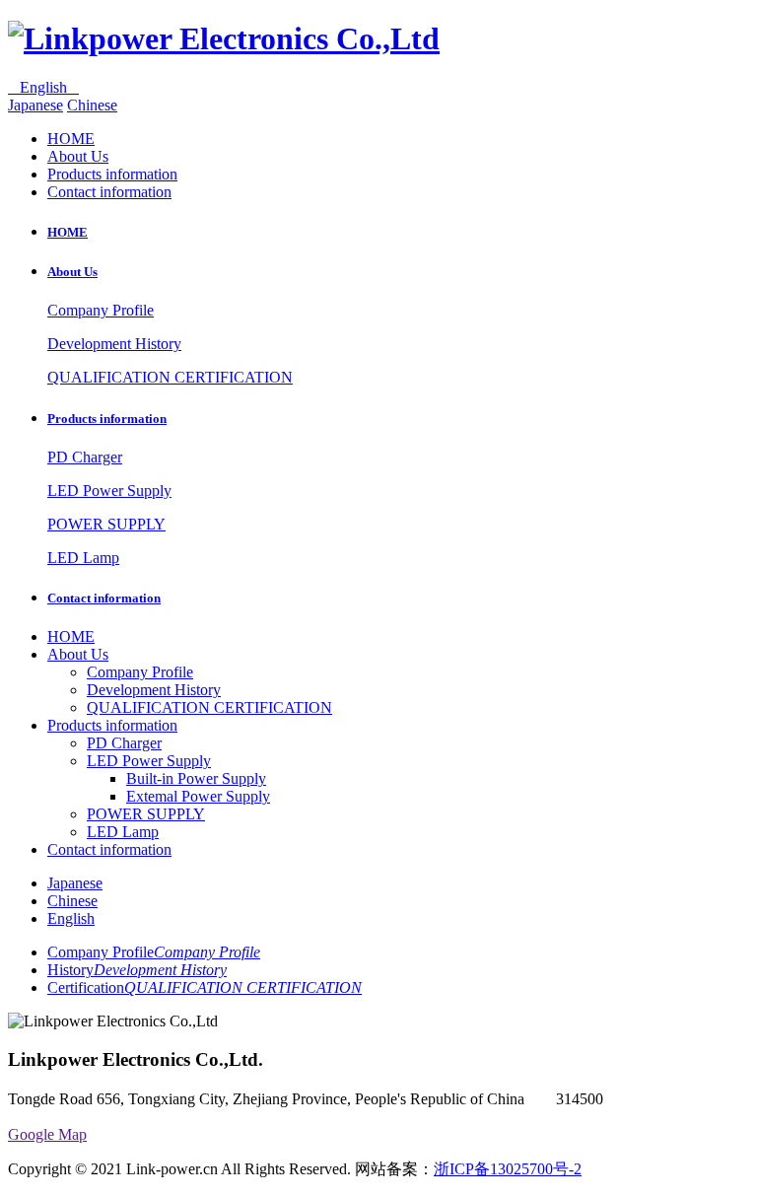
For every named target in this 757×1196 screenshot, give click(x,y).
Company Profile (100, 310)
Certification (204, 987)
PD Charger (84, 457)
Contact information (109, 191)
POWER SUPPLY (106, 524)
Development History (114, 343)
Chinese (92, 105)
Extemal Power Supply (198, 796)
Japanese (35, 105)
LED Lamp (83, 557)
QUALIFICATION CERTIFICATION (170, 377)
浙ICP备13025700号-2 (508, 1169)
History (137, 969)
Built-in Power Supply (196, 778)
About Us (77, 156)
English (43, 87)
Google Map (47, 1134)
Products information (112, 174)
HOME (71, 138)
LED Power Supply (109, 490)
